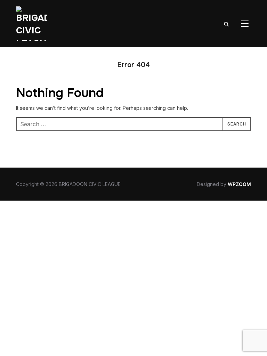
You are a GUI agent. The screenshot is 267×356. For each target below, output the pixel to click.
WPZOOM (239, 184)
